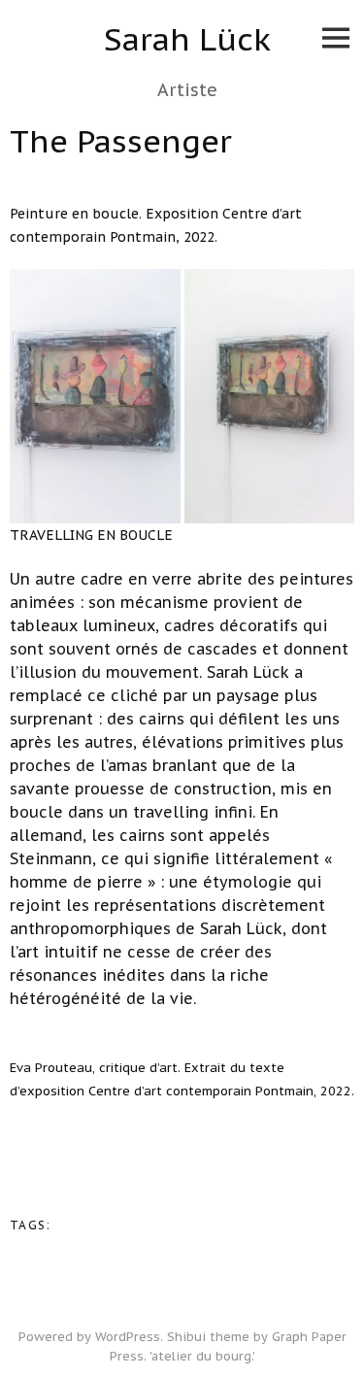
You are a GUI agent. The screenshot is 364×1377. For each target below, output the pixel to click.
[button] (95, 396)
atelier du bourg (201, 1356)
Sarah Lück (187, 38)
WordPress (127, 1336)
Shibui (186, 1336)
